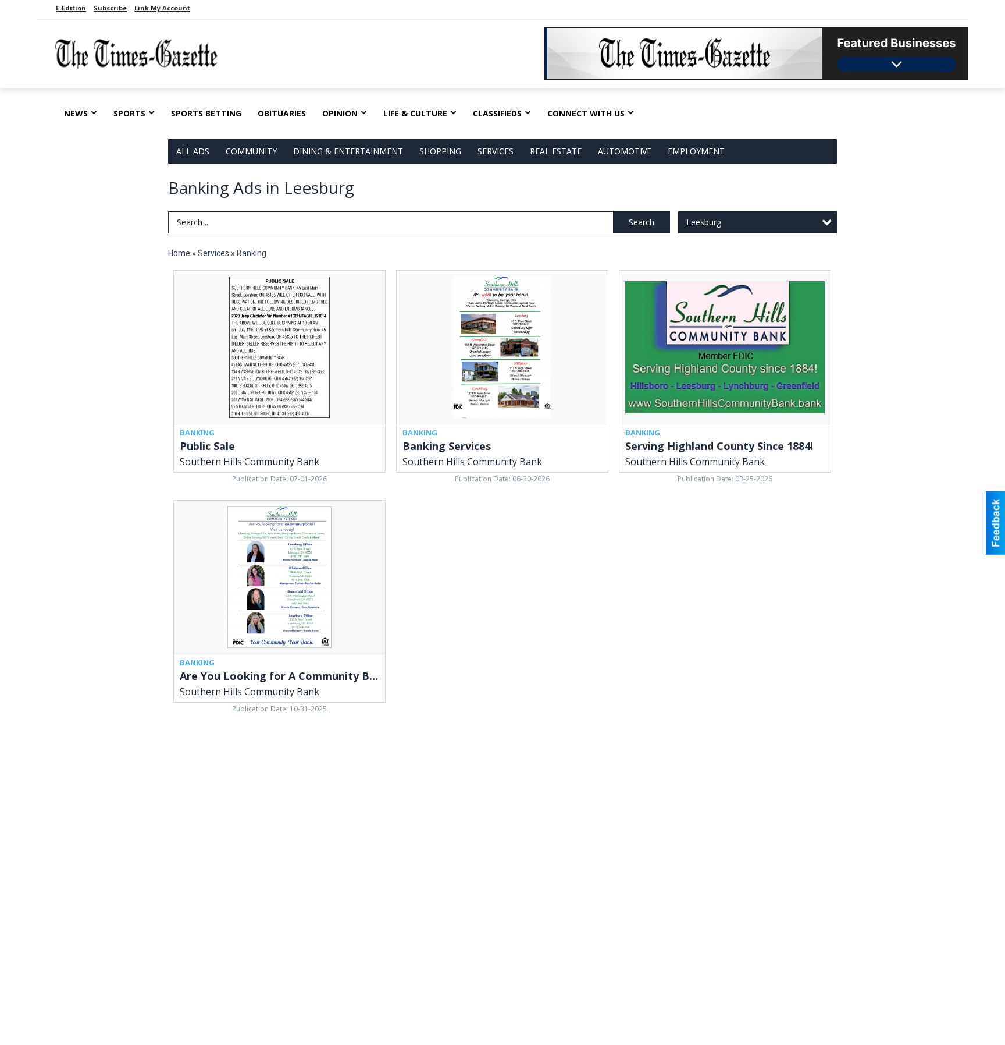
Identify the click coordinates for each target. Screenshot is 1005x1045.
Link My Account (162, 7)
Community (251, 151)
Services (495, 151)
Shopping (440, 151)
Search (641, 222)
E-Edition (71, 7)
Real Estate (556, 151)
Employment (696, 151)
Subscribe (110, 7)
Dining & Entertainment (348, 151)
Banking (251, 253)
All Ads (192, 151)
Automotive (624, 151)
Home (179, 253)
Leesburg (703, 222)
